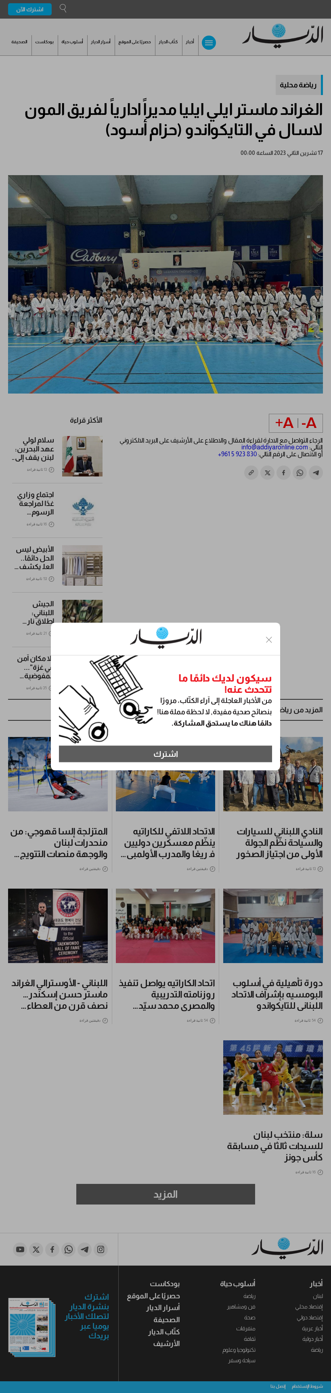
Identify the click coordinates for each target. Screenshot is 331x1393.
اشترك (165, 753)
